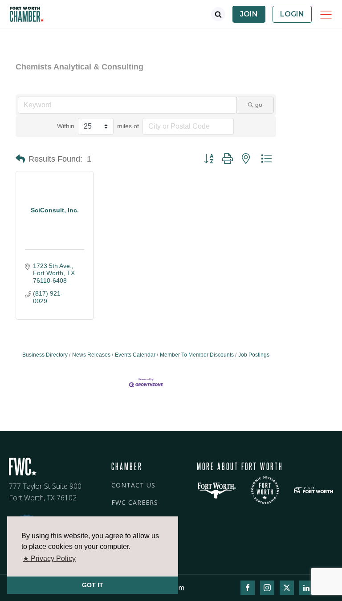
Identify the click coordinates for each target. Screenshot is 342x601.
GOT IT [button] (92, 585)
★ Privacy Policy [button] (49, 558)
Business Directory (45, 355)
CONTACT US (133, 485)
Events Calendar (135, 355)
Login (292, 14)
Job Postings (253, 355)
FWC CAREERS (134, 502)
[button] (20, 159)
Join (249, 14)
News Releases (91, 355)
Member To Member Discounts (197, 355)
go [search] (258, 104)
